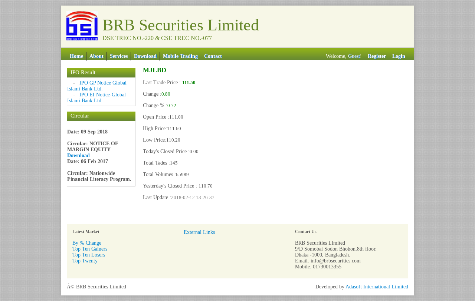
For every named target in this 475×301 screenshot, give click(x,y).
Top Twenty (85, 261)
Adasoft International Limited (376, 287)
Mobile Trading (180, 56)
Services (119, 56)
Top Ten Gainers (89, 249)
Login (398, 56)
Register (377, 56)
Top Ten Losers (88, 255)
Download (145, 56)
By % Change (86, 243)
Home (76, 56)
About (96, 56)
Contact (213, 56)
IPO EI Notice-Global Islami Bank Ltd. (96, 97)
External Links (199, 232)
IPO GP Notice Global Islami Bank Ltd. (97, 86)
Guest (354, 56)
